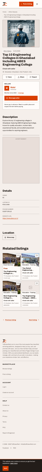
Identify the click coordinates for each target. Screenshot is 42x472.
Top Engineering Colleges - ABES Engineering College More (30, 299)
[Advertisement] (21, 161)
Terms (4, 422)
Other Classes (7, 51)
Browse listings (7, 369)
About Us (5, 411)
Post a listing (7, 374)
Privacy (5, 416)
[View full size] (21, 33)
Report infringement (9, 433)
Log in (4, 387)
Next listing (33, 320)
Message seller (14, 98)
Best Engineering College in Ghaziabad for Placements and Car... (10, 300)
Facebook (6, 448)
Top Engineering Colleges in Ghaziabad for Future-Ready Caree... (10, 275)
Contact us (6, 405)
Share (22, 77)
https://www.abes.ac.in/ (10, 218)
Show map (10, 237)
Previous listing (10, 320)
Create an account (8, 392)
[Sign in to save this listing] (18, 255)
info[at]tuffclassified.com (28, 444)
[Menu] (37, 4)
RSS (14, 448)
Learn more (13, 463)
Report (34, 77)
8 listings (21, 93)
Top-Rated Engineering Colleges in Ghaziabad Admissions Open (29, 272)
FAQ (4, 427)
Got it (5, 468)
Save (10, 77)
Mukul (12, 87)
